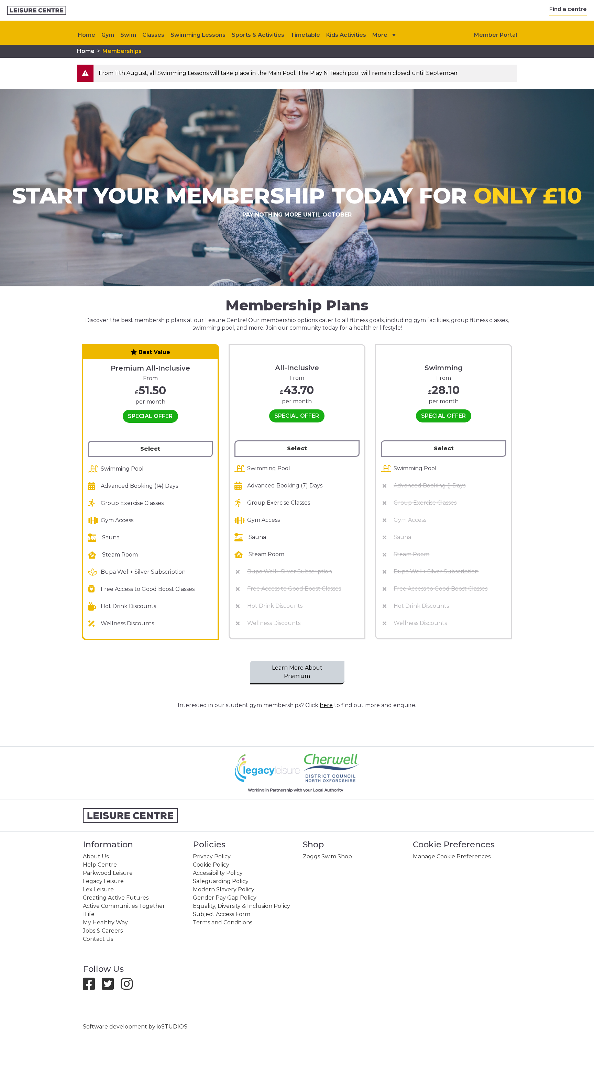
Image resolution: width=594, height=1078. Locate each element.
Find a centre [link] (568, 9)
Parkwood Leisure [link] (108, 873)
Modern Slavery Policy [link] (223, 889)
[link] (36, 10)
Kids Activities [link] (346, 35)
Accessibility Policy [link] (218, 873)
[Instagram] (129, 987)
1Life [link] (89, 914)
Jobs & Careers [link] (103, 930)
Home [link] (86, 51)
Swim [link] (128, 35)
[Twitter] (110, 987)
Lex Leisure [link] (98, 889)
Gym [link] (107, 35)
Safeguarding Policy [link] (221, 881)
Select (150, 449)
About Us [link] (96, 856)
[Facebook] (91, 987)
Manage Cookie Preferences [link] (452, 856)
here (326, 705)
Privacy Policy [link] (212, 856)
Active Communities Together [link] (124, 906)
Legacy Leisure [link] (103, 881)
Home (86, 35)
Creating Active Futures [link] (115, 897)
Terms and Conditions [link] (222, 922)
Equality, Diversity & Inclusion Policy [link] (241, 906)
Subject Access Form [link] (221, 914)
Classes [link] (153, 35)
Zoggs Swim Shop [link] (327, 856)
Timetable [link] (305, 35)
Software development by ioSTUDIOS (135, 1026)
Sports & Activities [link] (258, 35)
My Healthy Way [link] (105, 922)
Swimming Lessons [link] (198, 35)
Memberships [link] (122, 51)
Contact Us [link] (98, 939)
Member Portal (495, 35)
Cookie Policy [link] (211, 864)
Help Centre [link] (100, 864)
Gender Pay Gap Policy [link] (224, 897)
